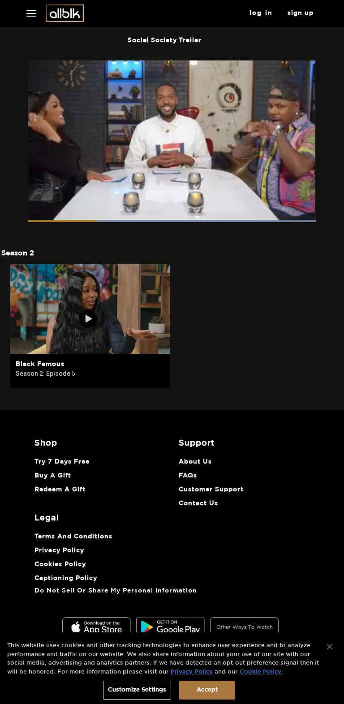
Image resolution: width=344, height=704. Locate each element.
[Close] (330, 647)
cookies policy (60, 564)
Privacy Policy (192, 672)
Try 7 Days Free (62, 462)
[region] (172, 668)
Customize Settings (137, 690)
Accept (207, 690)
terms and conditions (73, 536)
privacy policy (59, 550)
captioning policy (65, 578)
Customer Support (211, 489)
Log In (261, 13)
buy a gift (52, 475)
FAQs (188, 475)
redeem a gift (60, 489)
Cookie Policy (260, 672)
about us (195, 462)
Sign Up (301, 13)
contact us (198, 503)
